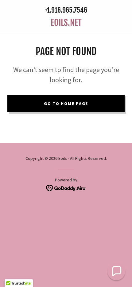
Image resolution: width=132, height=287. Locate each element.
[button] (116, 271)
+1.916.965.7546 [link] (66, 10)
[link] (66, 23)
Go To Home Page (66, 103)
